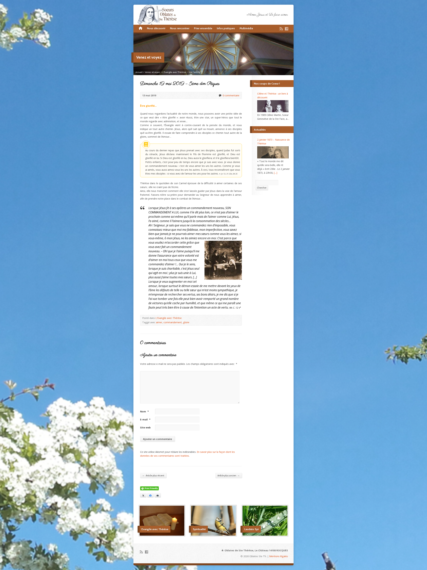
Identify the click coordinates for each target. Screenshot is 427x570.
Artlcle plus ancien (229, 475)
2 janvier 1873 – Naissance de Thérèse (273, 141)
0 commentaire (220, 95)
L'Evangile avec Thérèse (174, 72)
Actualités (260, 129)
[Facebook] (286, 28)
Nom (144, 411)
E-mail (145, 419)
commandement (172, 322)
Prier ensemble (203, 28)
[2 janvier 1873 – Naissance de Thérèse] (273, 152)
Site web (145, 427)
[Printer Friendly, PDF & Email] (149, 488)
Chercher (261, 187)
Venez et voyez (152, 72)
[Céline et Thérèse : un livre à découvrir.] (273, 106)
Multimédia (246, 28)
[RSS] (281, 28)
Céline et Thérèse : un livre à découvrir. (272, 95)
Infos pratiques (226, 28)
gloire (186, 322)
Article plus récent (153, 475)
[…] (275, 172)
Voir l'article (194, 72)
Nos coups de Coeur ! (267, 83)
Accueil (138, 72)
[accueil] (140, 28)
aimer (159, 322)
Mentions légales (278, 556)
